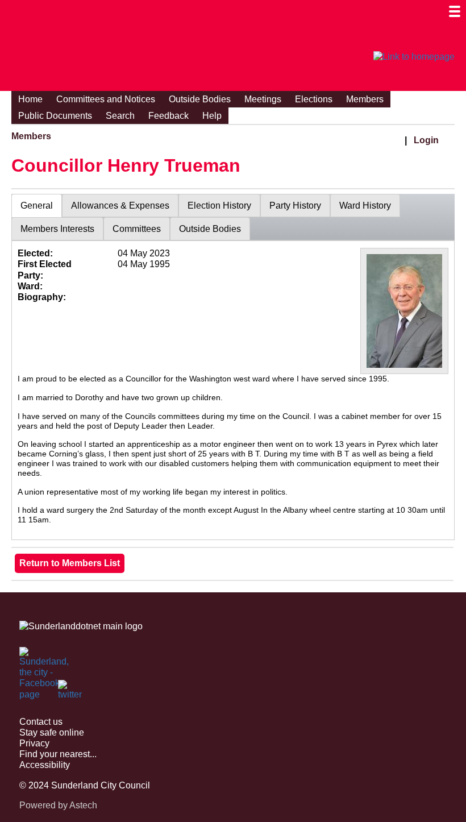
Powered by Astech (58, 805)
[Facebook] (31, 659)
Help (212, 116)
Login (426, 140)
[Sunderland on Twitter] (70, 692)
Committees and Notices (105, 99)
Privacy (34, 743)
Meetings (262, 99)
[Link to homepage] (414, 56)
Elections (313, 99)
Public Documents (55, 116)
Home (30, 99)
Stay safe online (51, 732)
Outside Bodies (200, 99)
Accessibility (44, 765)
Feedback (168, 116)
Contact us (41, 721)
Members (365, 99)
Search (120, 116)
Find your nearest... (58, 754)
